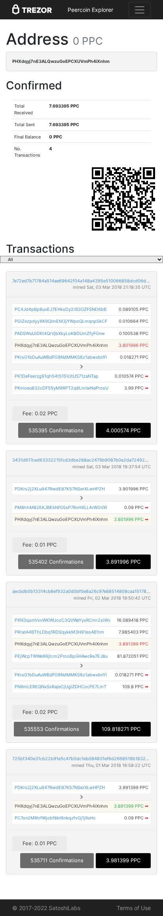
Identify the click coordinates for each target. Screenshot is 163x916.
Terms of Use (134, 908)
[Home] (32, 10)
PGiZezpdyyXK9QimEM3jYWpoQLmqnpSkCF (61, 321)
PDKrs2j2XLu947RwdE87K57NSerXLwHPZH (60, 489)
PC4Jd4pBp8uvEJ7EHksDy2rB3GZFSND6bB (60, 309)
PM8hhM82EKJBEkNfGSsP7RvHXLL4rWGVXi (61, 507)
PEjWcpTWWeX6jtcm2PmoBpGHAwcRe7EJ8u (61, 656)
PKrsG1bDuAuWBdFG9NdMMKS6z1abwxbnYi (61, 357)
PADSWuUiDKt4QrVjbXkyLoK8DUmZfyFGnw (60, 333)
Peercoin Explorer (90, 9)
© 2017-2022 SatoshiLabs (46, 908)
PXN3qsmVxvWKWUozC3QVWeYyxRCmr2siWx (62, 620)
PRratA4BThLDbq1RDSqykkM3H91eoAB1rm (59, 632)
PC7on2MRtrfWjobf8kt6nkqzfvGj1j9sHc (55, 818)
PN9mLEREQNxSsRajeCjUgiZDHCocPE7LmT (60, 686)
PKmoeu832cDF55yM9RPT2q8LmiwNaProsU (61, 388)
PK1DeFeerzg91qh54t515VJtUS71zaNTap (57, 376)
